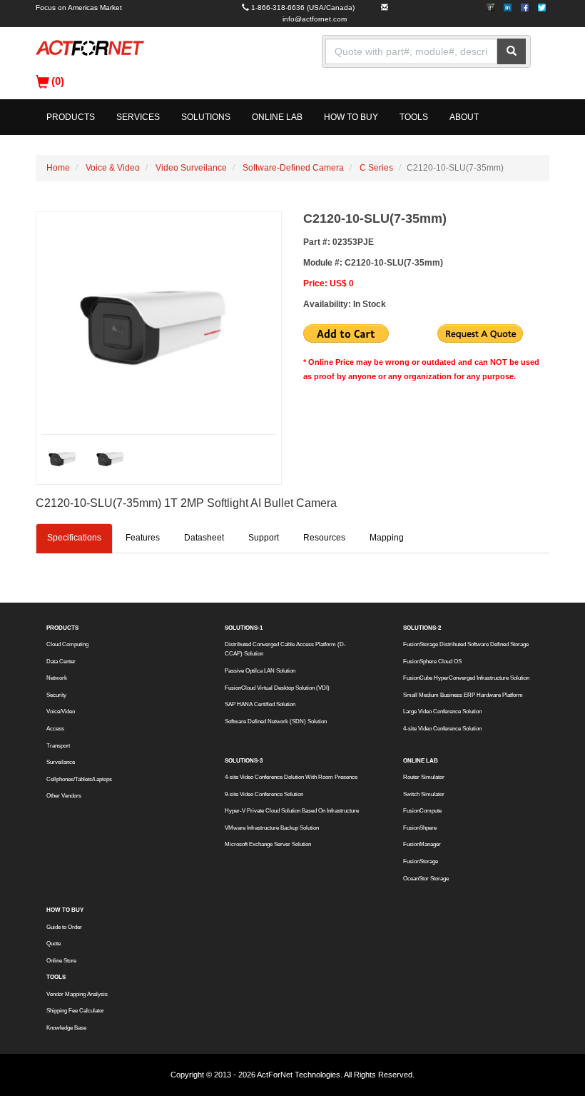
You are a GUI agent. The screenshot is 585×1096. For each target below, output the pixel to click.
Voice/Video (60, 711)
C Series (376, 168)
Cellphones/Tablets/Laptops (79, 779)
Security (56, 695)
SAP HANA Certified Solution (260, 704)
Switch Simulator (423, 794)
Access (55, 728)
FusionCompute (422, 811)
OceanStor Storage (426, 878)
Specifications (74, 538)
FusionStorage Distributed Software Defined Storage (466, 644)
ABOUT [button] (464, 117)
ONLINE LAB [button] (277, 117)
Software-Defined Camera (293, 168)
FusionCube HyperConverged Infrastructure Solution (466, 678)
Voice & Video (113, 168)
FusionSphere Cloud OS (432, 661)
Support (263, 538)
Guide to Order (64, 927)
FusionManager (422, 844)
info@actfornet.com (315, 19)
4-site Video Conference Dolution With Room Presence (291, 777)
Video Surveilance (191, 168)
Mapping (387, 538)
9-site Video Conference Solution (264, 794)
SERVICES (138, 117)
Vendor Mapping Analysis (77, 994)
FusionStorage (420, 861)
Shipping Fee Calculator (75, 1010)
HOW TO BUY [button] (351, 117)
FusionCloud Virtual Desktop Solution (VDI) (277, 688)
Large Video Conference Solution (442, 711)
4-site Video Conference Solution (442, 728)
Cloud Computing (67, 644)
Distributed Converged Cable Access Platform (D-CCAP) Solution (285, 649)
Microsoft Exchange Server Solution (268, 844)
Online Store (61, 960)
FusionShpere (420, 828)
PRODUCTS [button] (70, 117)
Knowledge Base (66, 1028)
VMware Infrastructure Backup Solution (272, 828)
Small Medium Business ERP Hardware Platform (463, 695)
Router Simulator (423, 777)
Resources (324, 538)
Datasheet (204, 538)
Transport (58, 746)
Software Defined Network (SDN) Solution (276, 721)
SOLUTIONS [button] (205, 117)
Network (56, 678)
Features (143, 538)
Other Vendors (63, 796)
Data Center (61, 661)
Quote (53, 943)
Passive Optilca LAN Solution (260, 671)
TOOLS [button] (414, 117)
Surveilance (60, 762)
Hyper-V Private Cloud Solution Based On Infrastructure (292, 811)
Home (58, 168)
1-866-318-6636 (278, 7)
